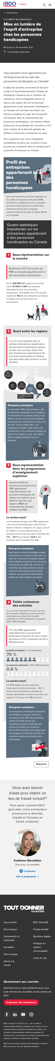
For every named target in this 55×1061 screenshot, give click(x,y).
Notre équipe (11, 954)
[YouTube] (23, 1015)
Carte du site (40, 958)
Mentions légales (42, 936)
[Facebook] (7, 1015)
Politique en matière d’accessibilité (40, 947)
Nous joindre (10, 922)
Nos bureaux (10, 929)
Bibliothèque (12, 13)
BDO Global (39, 922)
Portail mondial (40, 929)
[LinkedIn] (15, 1015)
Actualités (9, 947)
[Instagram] (31, 1015)
